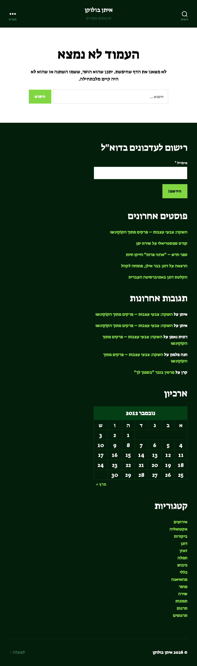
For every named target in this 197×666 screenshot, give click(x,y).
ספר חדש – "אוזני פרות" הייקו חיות (156, 254)
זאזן (183, 551)
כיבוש (182, 565)
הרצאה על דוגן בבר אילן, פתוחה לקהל (154, 266)
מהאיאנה (179, 579)
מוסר (183, 587)
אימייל (181, 163)
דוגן (184, 543)
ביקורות (180, 536)
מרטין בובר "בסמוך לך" (154, 372)
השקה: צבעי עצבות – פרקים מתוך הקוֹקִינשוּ (148, 232)
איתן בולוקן (99, 10)
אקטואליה (178, 529)
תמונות (181, 601)
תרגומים (180, 615)
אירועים (180, 522)
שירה (182, 594)
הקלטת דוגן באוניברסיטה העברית (158, 277)
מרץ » (101, 484)
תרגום (182, 608)
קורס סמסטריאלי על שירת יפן (161, 243)
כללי (183, 572)
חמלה (182, 558)
